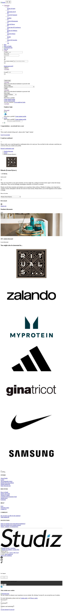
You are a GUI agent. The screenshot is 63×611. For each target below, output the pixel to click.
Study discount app (6, 485)
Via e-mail (6, 110)
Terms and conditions (6, 555)
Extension (3, 499)
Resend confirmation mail (7, 148)
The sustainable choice (6, 481)
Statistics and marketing (7, 606)
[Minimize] (2, 577)
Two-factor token (8, 61)
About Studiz (4, 478)
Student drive (4, 498)
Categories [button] (6, 5)
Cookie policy (24, 598)
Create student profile (9, 99)
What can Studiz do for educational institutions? (13, 523)
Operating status (5, 507)
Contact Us (3, 509)
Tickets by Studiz (5, 495)
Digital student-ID (5, 484)
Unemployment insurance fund (9, 496)
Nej (2, 584)
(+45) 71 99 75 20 (14, 552)
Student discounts (8, 151)
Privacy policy (34, 598)
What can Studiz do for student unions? (11, 525)
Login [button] (5, 50)
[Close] (1, 129)
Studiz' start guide (5, 493)
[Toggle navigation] (8, 2)
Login (5, 118)
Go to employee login (19, 102)
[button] (6, 68)
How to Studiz (7, 46)
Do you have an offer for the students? (11, 515)
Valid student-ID (5, 517)
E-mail (5, 52)
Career (2, 479)
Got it (2, 135)
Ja (5, 584)
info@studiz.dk (9, 554)
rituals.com (3, 206)
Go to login (7, 135)
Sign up (6, 49)
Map (5, 44)
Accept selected (5, 609)
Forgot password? (8, 66)
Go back (7, 69)
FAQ (2, 506)
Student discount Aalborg (7, 482)
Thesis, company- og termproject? (9, 526)
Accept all (11, 609)
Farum (5, 153)
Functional (3, 603)
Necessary (3, 599)
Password (6, 54)
